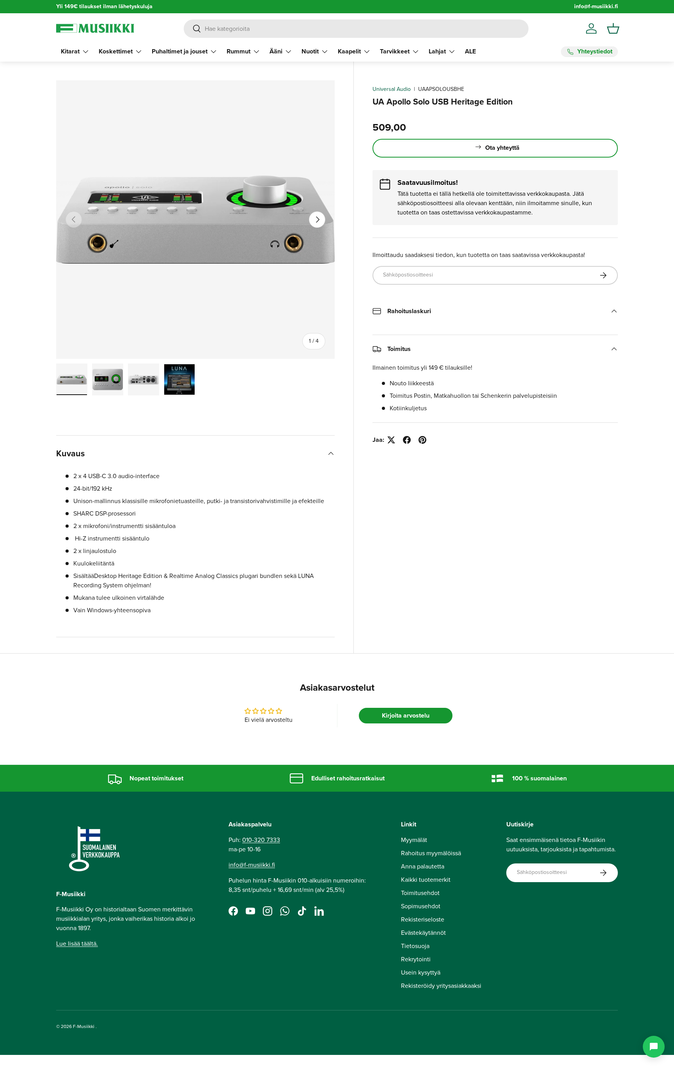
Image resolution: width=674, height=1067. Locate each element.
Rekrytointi (416, 959)
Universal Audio (391, 89)
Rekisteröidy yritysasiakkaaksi (441, 985)
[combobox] (356, 28)
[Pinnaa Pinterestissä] (422, 440)
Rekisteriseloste (422, 919)
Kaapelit (349, 51)
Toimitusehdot (420, 892)
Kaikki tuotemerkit (426, 879)
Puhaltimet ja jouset (180, 51)
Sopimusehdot (420, 906)
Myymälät (414, 839)
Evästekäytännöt (423, 932)
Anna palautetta (422, 866)
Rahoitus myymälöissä (431, 853)
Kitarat (70, 51)
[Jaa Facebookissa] (407, 440)
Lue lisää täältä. (77, 943)
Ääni (276, 51)
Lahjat (437, 51)
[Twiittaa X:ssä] (391, 440)
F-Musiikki (83, 1026)
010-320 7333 (261, 839)
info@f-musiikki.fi (596, 6)
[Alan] (654, 1047)
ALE (470, 51)
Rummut (238, 51)
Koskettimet (116, 51)
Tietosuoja (415, 945)
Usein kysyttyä (420, 972)
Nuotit (310, 51)
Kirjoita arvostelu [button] (405, 715)
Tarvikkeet (395, 51)
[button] (613, 28)
